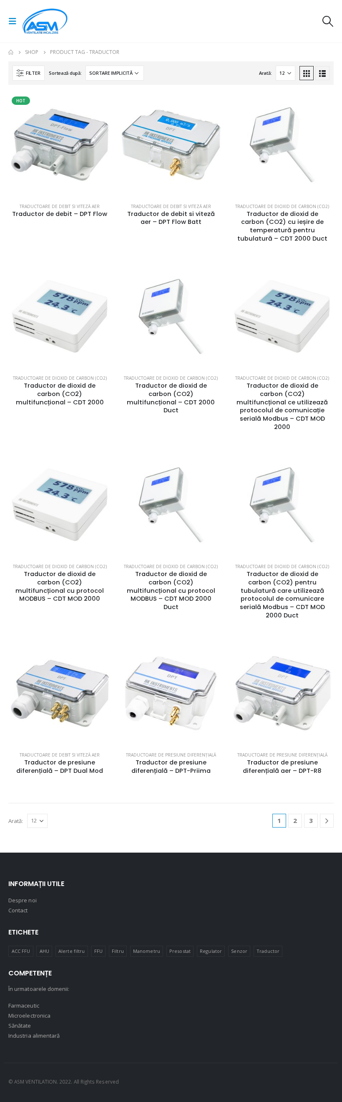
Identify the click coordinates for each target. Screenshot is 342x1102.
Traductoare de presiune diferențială (171, 755)
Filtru (117, 951)
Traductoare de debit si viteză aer (60, 206)
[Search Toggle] (327, 21)
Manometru (146, 951)
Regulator (211, 951)
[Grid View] (306, 73)
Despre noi (22, 900)
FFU (98, 951)
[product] (171, 144)
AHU (44, 951)
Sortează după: (65, 73)
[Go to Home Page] (10, 52)
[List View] (322, 73)
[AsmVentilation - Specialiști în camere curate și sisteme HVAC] (45, 21)
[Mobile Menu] (15, 21)
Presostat (180, 951)
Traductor (267, 951)
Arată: (265, 73)
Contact (18, 910)
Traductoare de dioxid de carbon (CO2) (282, 206)
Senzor (239, 951)
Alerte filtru (71, 951)
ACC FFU (21, 951)
